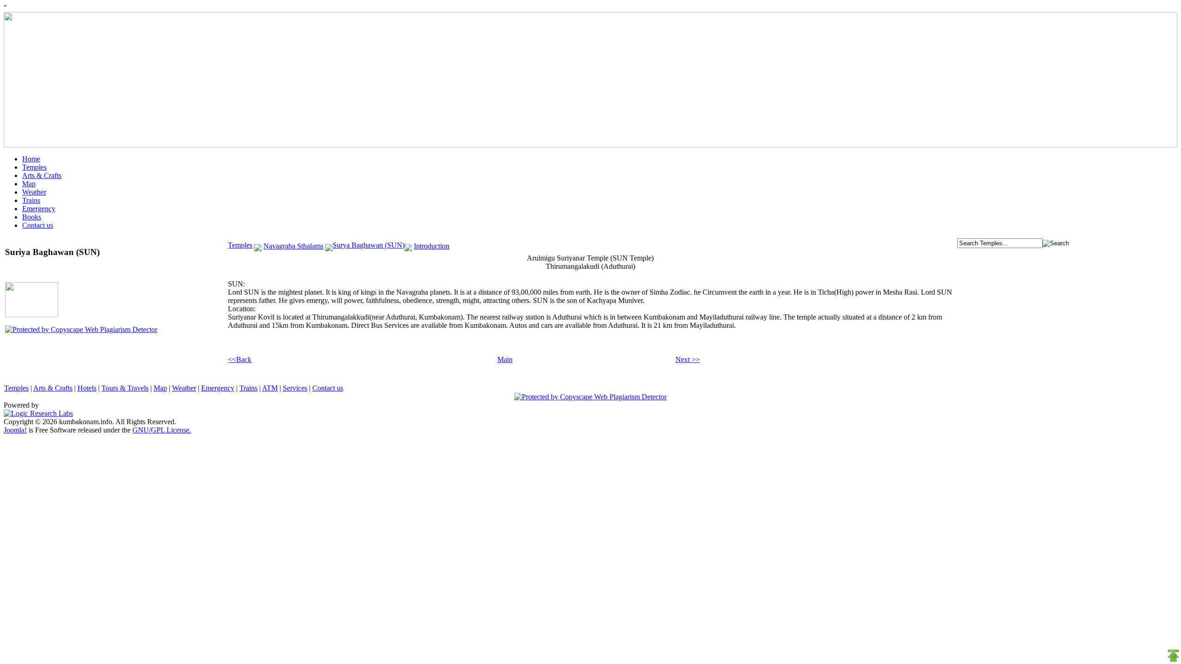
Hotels (87, 388)
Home (31, 159)
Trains (31, 200)
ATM (270, 388)
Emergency (38, 209)
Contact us (37, 225)
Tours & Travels (125, 388)
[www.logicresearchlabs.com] (38, 413)
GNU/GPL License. (161, 430)
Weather (34, 192)
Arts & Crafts (41, 175)
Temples (34, 167)
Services (295, 388)
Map (29, 184)
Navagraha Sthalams (293, 246)
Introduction (431, 246)
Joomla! (15, 430)
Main (505, 359)
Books (31, 217)
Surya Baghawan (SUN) (369, 245)
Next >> (687, 359)
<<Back (239, 359)
